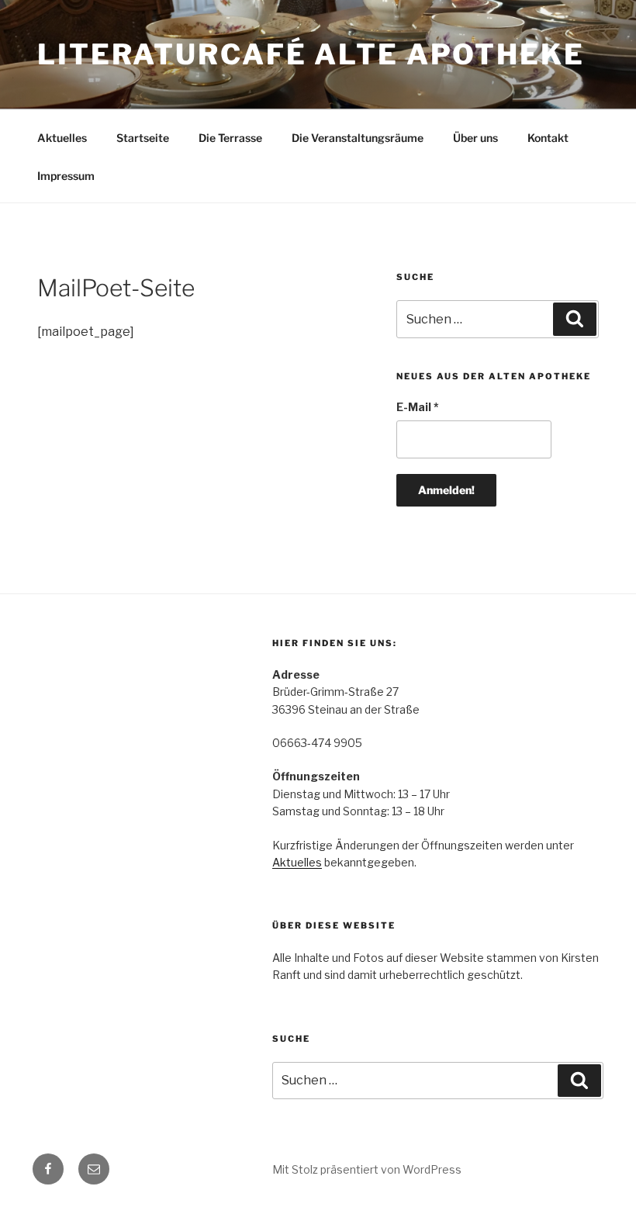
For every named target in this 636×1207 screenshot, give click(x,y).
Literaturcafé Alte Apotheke (311, 54)
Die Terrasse (230, 137)
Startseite (142, 137)
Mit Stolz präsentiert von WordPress (366, 1169)
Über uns (475, 137)
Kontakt (548, 137)
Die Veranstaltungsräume (357, 137)
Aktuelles (62, 137)
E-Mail (417, 406)
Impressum (66, 175)
